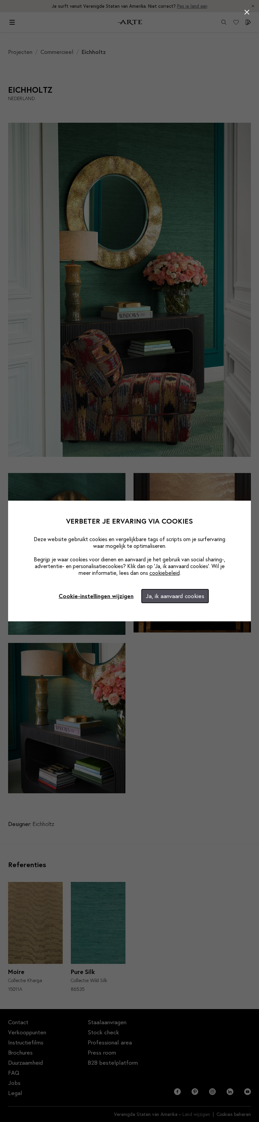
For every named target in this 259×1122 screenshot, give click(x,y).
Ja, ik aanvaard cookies (175, 596)
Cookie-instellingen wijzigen (96, 596)
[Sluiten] (246, 12)
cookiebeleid (164, 572)
